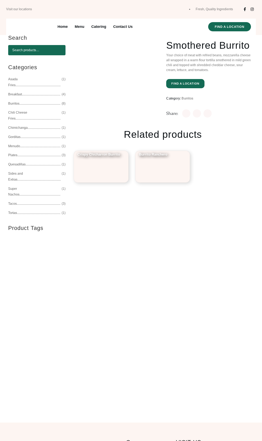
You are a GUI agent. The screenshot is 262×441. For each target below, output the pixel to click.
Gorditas (14, 137)
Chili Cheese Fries (17, 115)
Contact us (123, 27)
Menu (79, 27)
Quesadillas (17, 164)
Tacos (12, 203)
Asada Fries (13, 82)
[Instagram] (252, 9)
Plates (12, 155)
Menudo (14, 146)
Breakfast (15, 94)
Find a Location (185, 83)
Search (58, 50)
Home (63, 27)
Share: (172, 113)
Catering (98, 27)
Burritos (187, 98)
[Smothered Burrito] (186, 113)
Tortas (12, 213)
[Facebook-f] (244, 9)
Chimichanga (18, 127)
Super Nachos (13, 191)
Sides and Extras (15, 176)
